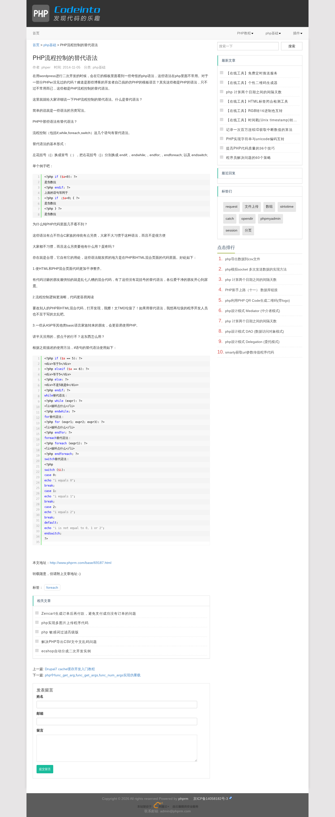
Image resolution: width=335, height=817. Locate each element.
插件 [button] (296, 33)
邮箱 (40, 713)
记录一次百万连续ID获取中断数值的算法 (259, 129)
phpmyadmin (270, 218)
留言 (40, 730)
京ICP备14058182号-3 (210, 799)
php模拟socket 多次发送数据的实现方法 (256, 269)
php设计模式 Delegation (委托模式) (252, 342)
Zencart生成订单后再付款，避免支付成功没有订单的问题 (88, 613)
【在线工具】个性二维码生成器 (252, 82)
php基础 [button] (272, 33)
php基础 (49, 45)
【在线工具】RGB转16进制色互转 (254, 110)
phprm (183, 799)
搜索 (291, 46)
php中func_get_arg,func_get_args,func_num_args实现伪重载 (93, 675)
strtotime (287, 206)
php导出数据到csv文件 (242, 259)
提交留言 (45, 769)
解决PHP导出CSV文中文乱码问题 (69, 641)
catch (230, 218)
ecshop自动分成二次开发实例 (66, 650)
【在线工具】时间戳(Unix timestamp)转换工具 (265, 119)
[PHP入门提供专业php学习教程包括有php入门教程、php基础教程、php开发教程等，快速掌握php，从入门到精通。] (68, 13)
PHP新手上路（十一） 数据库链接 (251, 290)
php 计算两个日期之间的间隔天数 (254, 91)
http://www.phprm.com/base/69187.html (80, 563)
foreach (52, 587)
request (231, 206)
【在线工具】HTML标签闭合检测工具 (257, 101)
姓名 (40, 696)
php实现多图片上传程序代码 (65, 622)
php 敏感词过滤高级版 (60, 631)
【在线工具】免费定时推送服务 (252, 72)
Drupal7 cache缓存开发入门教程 (70, 669)
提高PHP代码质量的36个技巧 (250, 148)
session (231, 230)
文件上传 (251, 206)
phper (46, 67)
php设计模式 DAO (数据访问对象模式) (254, 331)
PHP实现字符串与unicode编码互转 (255, 138)
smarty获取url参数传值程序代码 (249, 352)
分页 (248, 230)
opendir (247, 218)
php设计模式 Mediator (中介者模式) (252, 311)
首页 (36, 33)
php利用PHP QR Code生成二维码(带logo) (257, 300)
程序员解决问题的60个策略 (248, 157)
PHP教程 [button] (244, 33)
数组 (269, 206)
